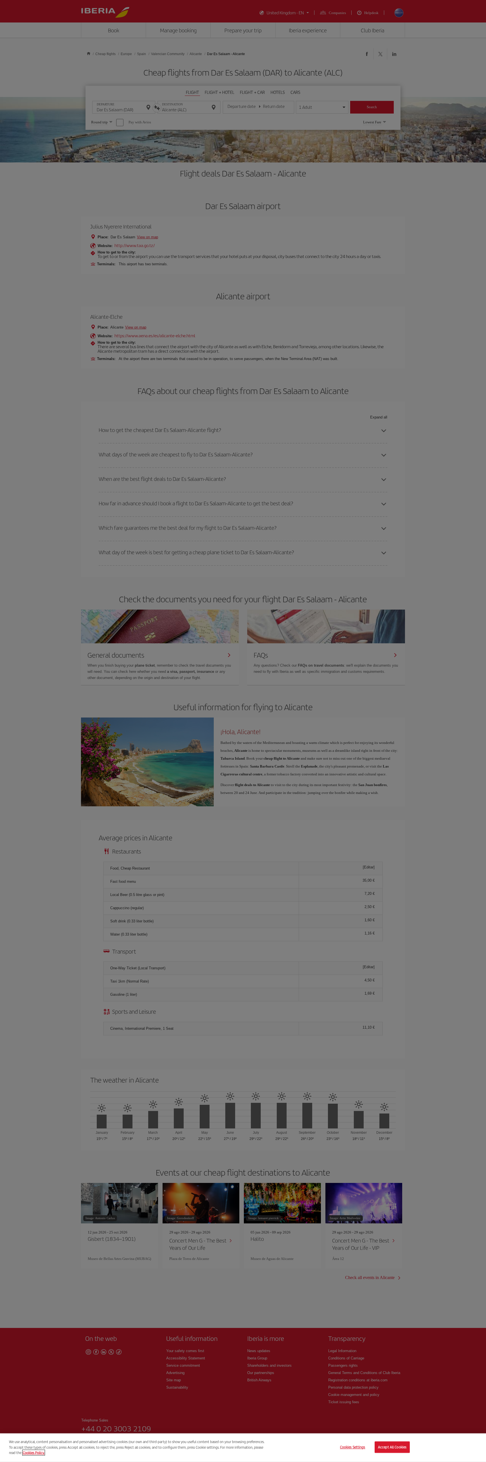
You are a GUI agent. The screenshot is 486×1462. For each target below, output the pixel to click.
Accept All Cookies (392, 1447)
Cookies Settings (352, 1447)
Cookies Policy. (33, 1452)
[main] (243, 1447)
